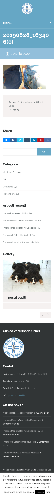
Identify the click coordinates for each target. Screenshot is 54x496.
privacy (12, 395)
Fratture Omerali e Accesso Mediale (21, 242)
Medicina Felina (11, 172)
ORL (5, 179)
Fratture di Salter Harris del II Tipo (19, 235)
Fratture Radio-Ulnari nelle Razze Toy (22, 220)
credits (21, 395)
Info (48, 492)
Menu (7, 23)
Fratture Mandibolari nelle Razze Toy (21, 228)
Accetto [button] (40, 492)
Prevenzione (9, 194)
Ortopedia (8, 186)
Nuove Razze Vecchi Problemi (18, 213)
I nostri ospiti (16, 297)
